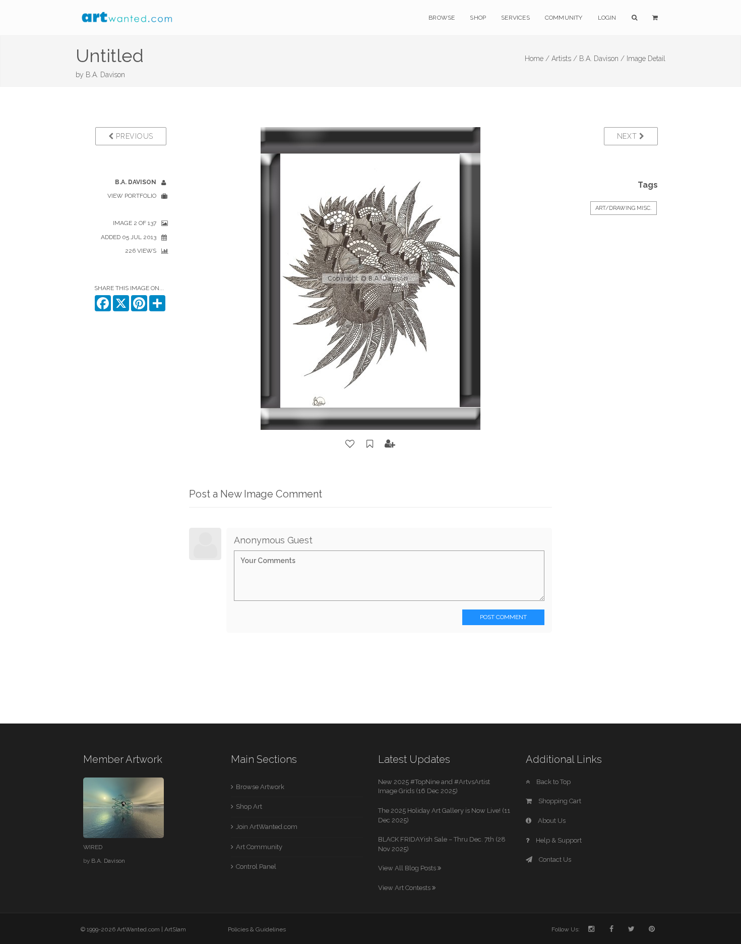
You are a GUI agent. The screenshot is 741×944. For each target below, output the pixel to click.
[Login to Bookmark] (370, 444)
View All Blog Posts (408, 868)
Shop (478, 17)
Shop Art (249, 806)
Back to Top (553, 782)
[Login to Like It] (350, 444)
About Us (551, 820)
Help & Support (558, 840)
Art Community (259, 847)
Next (628, 136)
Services (515, 17)
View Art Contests (405, 888)
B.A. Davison (105, 75)
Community (564, 17)
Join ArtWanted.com (266, 826)
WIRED (92, 847)
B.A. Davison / (602, 58)
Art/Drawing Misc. (623, 208)
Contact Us (554, 859)
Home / (537, 58)
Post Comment (503, 617)
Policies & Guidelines (257, 929)
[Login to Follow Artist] (390, 444)
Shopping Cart (559, 801)
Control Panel (256, 866)
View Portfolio (131, 195)
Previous (133, 136)
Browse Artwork (260, 787)
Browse (441, 17)
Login (607, 17)
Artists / (564, 58)
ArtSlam (175, 929)
